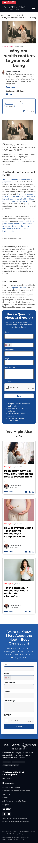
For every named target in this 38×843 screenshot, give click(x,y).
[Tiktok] (4, 814)
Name (6, 332)
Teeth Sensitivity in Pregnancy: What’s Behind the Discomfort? (16, 592)
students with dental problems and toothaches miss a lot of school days (18, 223)
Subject (7, 358)
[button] (33, 8)
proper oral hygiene (18, 287)
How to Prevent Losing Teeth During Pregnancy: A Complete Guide (18, 532)
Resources (12, 15)
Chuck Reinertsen (16, 485)
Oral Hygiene (7, 46)
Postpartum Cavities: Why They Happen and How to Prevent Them (19, 473)
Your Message (9, 367)
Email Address (9, 350)
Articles (21, 15)
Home (3, 15)
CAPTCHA (8, 382)
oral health (9, 106)
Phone (6, 341)
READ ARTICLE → (10, 491)
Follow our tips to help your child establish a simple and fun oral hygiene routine (17, 228)
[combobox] (8, 345)
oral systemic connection (14, 102)
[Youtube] (9, 814)
